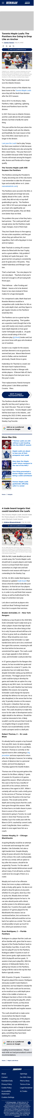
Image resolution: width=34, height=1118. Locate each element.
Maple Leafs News (13, 1060)
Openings (23, 1074)
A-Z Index (23, 1091)
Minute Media (12, 1102)
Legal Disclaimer (26, 1088)
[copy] (13, 46)
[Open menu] (3, 3)
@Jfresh (16, 337)
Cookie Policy (7, 1088)
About (4, 1074)
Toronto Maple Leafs (23, 90)
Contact (4, 1077)
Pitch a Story (24, 1081)
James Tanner (9, 42)
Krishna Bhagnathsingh (12, 522)
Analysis (10, 494)
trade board (22, 581)
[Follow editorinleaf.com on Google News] (29, 428)
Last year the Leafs (9, 143)
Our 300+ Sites (25, 1077)
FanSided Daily (7, 1081)
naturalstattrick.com (9, 186)
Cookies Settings (8, 1097)
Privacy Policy (7, 1084)
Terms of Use (25, 1084)
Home (4, 494)
